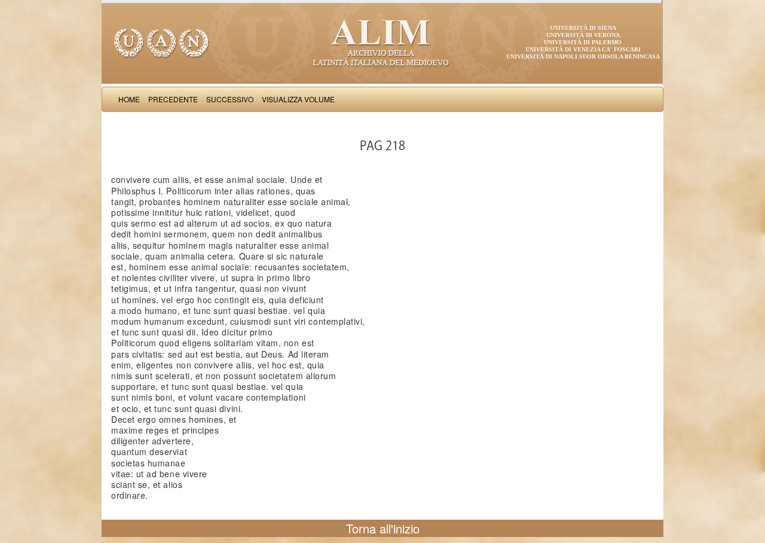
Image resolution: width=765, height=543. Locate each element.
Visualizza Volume (298, 99)
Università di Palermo (583, 42)
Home (129, 99)
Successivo (229, 99)
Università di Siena (583, 28)
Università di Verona (583, 35)
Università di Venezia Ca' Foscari (583, 49)
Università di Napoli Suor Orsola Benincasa (583, 56)
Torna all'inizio (383, 528)
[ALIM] (382, 42)
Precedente (173, 99)
